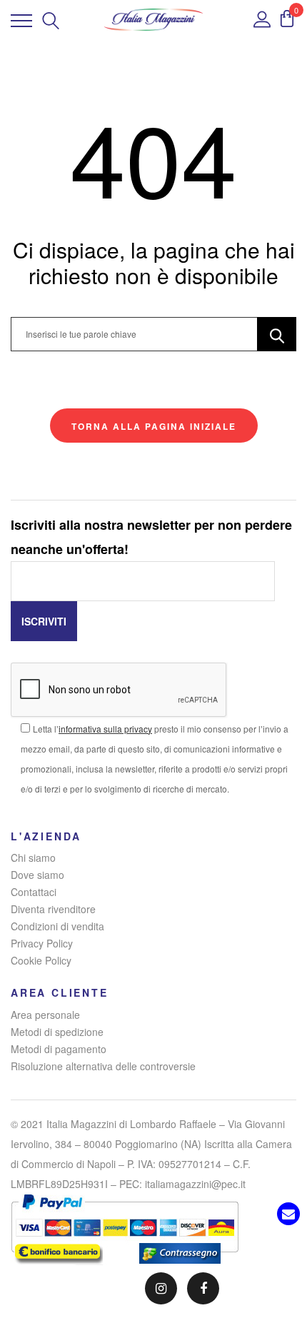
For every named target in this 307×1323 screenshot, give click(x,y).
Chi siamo (33, 857)
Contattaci (33, 892)
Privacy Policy (42, 943)
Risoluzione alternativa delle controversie (103, 1066)
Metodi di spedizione (57, 1032)
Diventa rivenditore (53, 909)
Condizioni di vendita (57, 926)
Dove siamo (37, 874)
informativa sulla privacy (105, 729)
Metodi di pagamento (58, 1049)
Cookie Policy (41, 960)
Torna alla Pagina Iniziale (153, 426)
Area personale (45, 1014)
